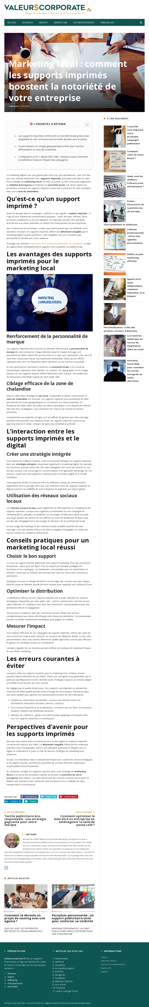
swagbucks (60, 974)
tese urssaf (60, 984)
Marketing (60, 22)
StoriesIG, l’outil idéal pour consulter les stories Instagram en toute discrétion (135, 370)
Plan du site (106, 968)
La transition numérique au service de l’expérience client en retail (135, 342)
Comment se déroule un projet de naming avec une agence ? (24, 918)
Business (27, 22)
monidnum (60, 978)
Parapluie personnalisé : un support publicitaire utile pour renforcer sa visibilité (73, 918)
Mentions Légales (108, 961)
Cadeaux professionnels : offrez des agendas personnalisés (135, 236)
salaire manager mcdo (67, 991)
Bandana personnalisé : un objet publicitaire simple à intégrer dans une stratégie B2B (72, 931)
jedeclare (59, 971)
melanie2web (61, 958)
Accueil (11, 22)
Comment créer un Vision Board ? (135, 155)
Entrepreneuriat (83, 22)
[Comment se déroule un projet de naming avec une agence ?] (25, 896)
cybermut (59, 961)
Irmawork (60, 987)
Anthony (31, 834)
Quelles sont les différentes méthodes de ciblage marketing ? (23, 930)
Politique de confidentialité (113, 965)
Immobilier (107, 22)
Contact (104, 972)
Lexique (104, 957)
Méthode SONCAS (64, 981)
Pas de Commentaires (39, 911)
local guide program (64, 968)
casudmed (60, 965)
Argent (43, 22)
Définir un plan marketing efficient (135, 257)
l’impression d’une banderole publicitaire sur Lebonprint (55, 243)
